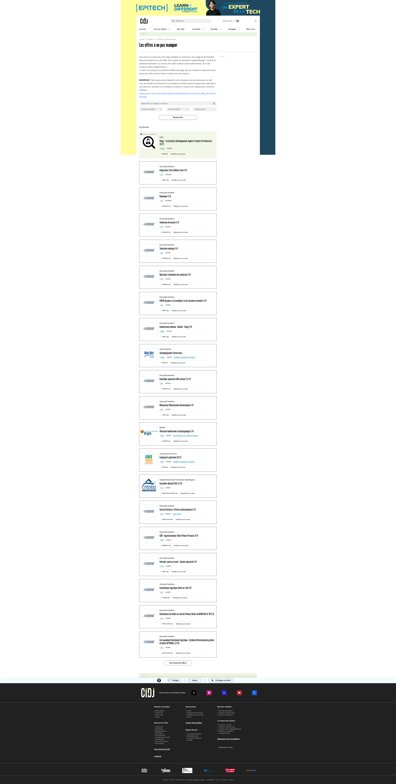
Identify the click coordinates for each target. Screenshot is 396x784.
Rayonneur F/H (165, 196)
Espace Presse (191, 730)
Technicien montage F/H (169, 248)
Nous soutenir (159, 715)
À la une (142, 29)
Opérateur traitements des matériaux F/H (175, 274)
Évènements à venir (192, 736)
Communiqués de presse (194, 734)
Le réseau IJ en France (225, 725)
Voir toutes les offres (177, 663)
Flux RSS (172, 780)
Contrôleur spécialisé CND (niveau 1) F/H (175, 379)
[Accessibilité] (159, 680)
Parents (189, 717)
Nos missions (159, 727)
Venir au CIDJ (159, 713)
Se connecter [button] (256, 21)
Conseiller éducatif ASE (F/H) (171, 483)
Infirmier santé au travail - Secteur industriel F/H (178, 561)
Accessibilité (210, 780)
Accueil (142, 39)
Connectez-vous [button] (225, 747)
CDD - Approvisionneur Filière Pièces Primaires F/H (179, 535)
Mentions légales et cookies (195, 780)
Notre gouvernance (160, 731)
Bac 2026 (180, 29)
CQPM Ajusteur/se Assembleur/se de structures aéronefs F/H (183, 300)
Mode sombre (228, 21)
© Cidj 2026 (222, 780)
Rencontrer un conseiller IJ (226, 731)
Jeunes (189, 711)
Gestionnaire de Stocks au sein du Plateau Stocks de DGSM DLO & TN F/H (187, 614)
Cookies (230, 780)
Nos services (191, 707)
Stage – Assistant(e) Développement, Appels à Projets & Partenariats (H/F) (186, 142)
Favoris (194, 680)
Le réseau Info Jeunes (226, 721)
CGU (216, 780)
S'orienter (196, 29)
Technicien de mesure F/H (169, 222)
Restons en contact (162, 707)
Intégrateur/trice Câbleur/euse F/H (173, 170)
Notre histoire (159, 729)
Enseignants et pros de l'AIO (195, 713)
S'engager (232, 29)
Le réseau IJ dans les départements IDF (230, 729)
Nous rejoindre (159, 743)
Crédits (157, 717)
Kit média (189, 740)
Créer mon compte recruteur (227, 713)
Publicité (165, 780)
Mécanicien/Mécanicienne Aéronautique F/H (176, 405)
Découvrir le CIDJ (161, 723)
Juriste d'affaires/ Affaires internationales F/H (178, 509)
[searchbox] (150, 109)
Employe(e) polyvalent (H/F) (170, 457)
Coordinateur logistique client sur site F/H (175, 588)
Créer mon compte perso (226, 711)
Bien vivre (251, 29)
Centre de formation (194, 723)
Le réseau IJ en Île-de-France (227, 727)
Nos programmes (160, 735)
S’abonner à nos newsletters (228, 739)
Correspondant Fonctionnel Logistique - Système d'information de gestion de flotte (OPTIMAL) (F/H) (187, 641)
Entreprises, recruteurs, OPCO (195, 715)
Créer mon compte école (226, 715)
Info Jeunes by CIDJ (162, 749)
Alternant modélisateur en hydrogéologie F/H (177, 431)
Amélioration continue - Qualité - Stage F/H (176, 327)
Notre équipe (159, 733)
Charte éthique (181, 780)
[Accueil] (149, 21)
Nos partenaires (159, 739)
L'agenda (157, 756)
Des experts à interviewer (194, 738)
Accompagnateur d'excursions (171, 353)
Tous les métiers (160, 29)
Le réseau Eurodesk (224, 733)
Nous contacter (159, 711)
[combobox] (151, 109)
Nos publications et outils (162, 737)
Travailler (214, 29)
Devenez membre (224, 707)
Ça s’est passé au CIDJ (161, 741)
